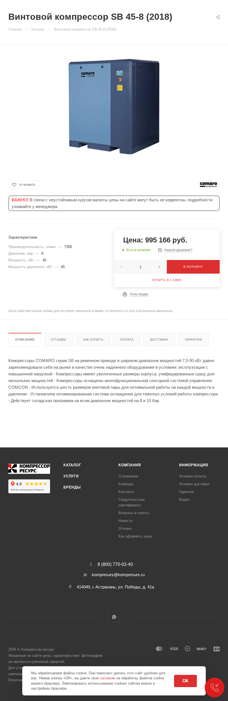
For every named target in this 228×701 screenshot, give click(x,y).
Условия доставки (194, 484)
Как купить (93, 339)
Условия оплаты (192, 476)
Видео (184, 499)
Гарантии (193, 339)
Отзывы (58, 339)
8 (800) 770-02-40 (115, 564)
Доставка (159, 339)
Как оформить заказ (135, 536)
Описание (24, 339)
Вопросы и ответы (133, 513)
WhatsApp (114, 617)
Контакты (126, 492)
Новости (125, 521)
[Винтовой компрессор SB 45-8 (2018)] (114, 106)
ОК (185, 680)
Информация (193, 465)
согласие (108, 678)
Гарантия (186, 492)
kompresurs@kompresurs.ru (118, 574)
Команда (125, 484)
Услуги (71, 476)
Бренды (72, 487)
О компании (128, 476)
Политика (16, 680)
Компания (129, 465)
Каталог (72, 465)
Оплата (127, 339)
